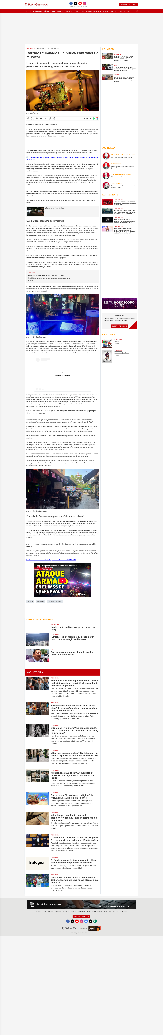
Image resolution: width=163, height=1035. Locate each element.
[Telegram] (41, 118)
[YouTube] (80, 3)
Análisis (67, 11)
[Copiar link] (49, 118)
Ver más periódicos (128, 4)
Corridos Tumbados (54, 601)
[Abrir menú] (26, 11)
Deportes (113, 11)
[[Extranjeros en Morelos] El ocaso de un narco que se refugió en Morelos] (37, 639)
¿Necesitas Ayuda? (81, 916)
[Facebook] (71, 3)
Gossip (82, 11)
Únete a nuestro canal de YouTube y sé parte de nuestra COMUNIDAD (51, 560)
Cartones (74, 11)
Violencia (40, 601)
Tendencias (97, 11)
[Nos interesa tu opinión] (81, 904)
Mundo (52, 11)
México (46, 11)
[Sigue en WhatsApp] (93, 118)
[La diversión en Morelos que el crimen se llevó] (37, 627)
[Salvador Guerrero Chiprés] (106, 175)
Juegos (126, 11)
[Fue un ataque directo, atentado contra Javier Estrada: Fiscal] (37, 655)
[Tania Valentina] (106, 185)
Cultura (88, 11)
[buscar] (137, 11)
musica (30, 601)
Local (32, 11)
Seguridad (39, 11)
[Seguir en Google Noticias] (97, 118)
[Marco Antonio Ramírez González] (106, 156)
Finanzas (60, 11)
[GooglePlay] (95, 921)
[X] (75, 3)
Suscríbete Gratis (119, 326)
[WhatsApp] (36, 118)
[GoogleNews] (86, 921)
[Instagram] (84, 3)
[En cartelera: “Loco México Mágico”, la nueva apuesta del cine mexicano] (37, 800)
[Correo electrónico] (45, 118)
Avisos (120, 11)
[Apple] (90, 921)
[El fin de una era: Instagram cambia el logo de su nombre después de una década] (37, 864)
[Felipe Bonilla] (106, 166)
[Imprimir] (54, 118)
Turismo (105, 11)
